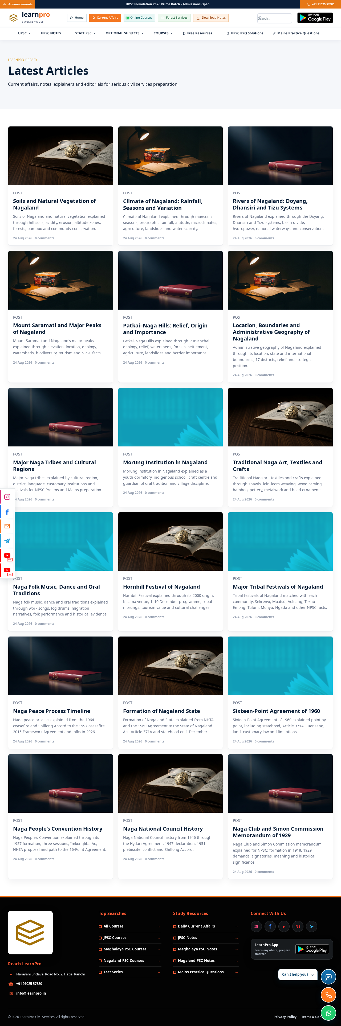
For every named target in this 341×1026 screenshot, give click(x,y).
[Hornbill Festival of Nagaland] (170, 541)
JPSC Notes (187, 937)
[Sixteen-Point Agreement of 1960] (280, 666)
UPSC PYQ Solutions (247, 33)
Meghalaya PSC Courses (125, 949)
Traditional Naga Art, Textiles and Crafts (277, 466)
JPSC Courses (115, 937)
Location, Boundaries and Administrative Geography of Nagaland (271, 332)
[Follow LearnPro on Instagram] (6, 497)
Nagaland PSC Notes (196, 960)
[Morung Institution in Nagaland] (170, 417)
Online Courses (141, 18)
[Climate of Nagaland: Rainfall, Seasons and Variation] (170, 155)
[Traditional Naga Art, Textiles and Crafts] (280, 417)
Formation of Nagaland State (161, 711)
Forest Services (176, 18)
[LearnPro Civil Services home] (30, 932)
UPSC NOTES (51, 33)
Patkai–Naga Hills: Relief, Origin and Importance (165, 329)
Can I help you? (298, 975)
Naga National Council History (163, 828)
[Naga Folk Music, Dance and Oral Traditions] (60, 541)
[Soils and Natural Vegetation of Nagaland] (60, 155)
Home (79, 18)
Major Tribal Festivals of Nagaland (278, 586)
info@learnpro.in (31, 993)
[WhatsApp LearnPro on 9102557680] (328, 1013)
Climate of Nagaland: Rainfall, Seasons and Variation (162, 204)
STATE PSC (83, 33)
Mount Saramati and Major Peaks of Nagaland (57, 328)
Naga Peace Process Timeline (51, 711)
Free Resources (199, 33)
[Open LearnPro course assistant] (328, 976)
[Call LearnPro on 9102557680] (328, 995)
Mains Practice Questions (298, 33)
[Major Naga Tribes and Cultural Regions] (60, 417)
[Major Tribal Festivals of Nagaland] (280, 541)
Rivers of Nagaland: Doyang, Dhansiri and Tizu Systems (270, 204)
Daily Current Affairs (196, 926)
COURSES (161, 33)
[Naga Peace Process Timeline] (60, 666)
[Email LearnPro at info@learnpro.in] (6, 526)
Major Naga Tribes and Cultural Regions (54, 466)
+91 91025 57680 (323, 4)
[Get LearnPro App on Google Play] (315, 18)
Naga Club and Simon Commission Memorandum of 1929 (278, 832)
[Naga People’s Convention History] (60, 783)
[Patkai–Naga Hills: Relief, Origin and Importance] (170, 280)
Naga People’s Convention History (57, 828)
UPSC (22, 33)
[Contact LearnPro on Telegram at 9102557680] (6, 541)
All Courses (114, 926)
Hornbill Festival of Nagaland (161, 586)
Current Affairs (107, 18)
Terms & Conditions (317, 1017)
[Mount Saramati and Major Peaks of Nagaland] (60, 280)
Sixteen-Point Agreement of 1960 (276, 711)
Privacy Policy (285, 1017)
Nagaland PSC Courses (124, 960)
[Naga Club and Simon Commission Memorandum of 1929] (280, 783)
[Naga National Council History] (170, 783)
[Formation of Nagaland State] (170, 666)
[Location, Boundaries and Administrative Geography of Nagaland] (280, 280)
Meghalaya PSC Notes (197, 949)
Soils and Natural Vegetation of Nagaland (54, 204)
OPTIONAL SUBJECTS (123, 33)
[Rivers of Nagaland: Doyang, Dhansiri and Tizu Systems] (280, 155)
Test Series (113, 972)
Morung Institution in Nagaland (165, 462)
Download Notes (214, 18)
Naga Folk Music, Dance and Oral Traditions (56, 590)
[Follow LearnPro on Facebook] (6, 511)
